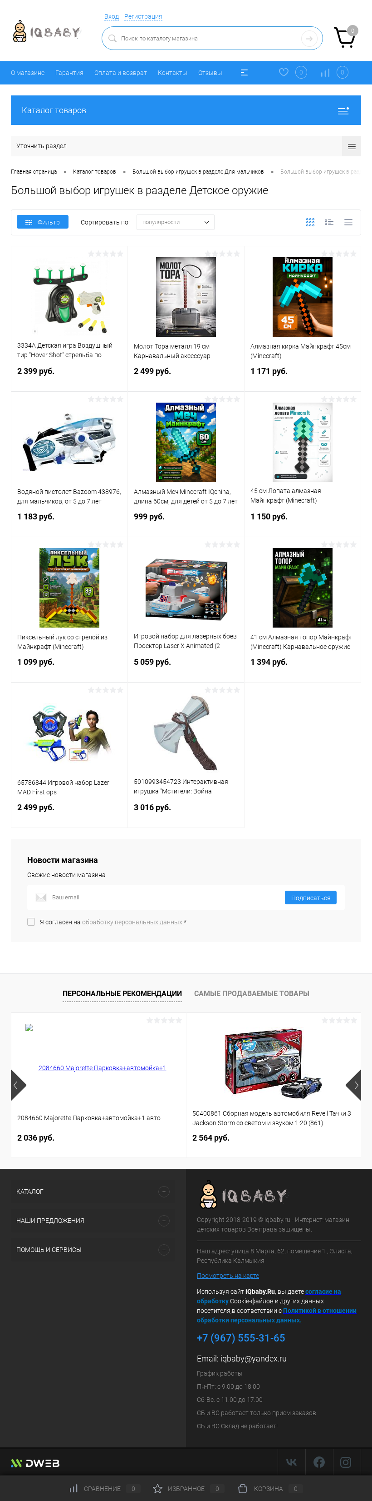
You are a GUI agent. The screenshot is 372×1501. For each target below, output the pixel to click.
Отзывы (210, 72)
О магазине (27, 72)
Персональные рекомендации (122, 993)
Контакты (172, 72)
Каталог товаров (54, 110)
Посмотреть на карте (228, 1275)
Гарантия (69, 72)
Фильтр (49, 222)
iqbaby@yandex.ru (253, 1358)
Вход (111, 16)
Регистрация (143, 16)
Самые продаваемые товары (251, 993)
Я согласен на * (113, 922)
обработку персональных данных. (133, 922)
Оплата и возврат (120, 72)
